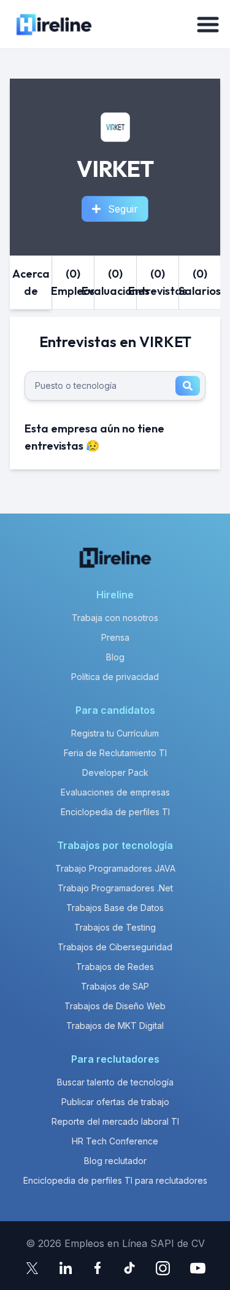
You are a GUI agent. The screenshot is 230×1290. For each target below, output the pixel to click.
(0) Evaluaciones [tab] (115, 282)
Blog (115, 657)
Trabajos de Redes (115, 966)
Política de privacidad (115, 676)
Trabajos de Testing (115, 927)
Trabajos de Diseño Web (115, 1006)
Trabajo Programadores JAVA (115, 868)
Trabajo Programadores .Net (115, 888)
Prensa (115, 637)
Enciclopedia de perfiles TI (115, 812)
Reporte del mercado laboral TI (115, 1121)
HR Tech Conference (115, 1141)
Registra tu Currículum (115, 733)
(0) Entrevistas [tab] (157, 282)
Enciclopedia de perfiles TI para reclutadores (115, 1180)
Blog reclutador (115, 1160)
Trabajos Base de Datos (115, 907)
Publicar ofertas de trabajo (115, 1101)
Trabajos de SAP (115, 986)
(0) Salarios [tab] (200, 282)
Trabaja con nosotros (115, 617)
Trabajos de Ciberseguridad (115, 947)
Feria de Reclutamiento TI (115, 753)
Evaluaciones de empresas (115, 792)
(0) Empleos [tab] (73, 282)
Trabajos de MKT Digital (115, 1025)
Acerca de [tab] (31, 282)
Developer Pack (115, 772)
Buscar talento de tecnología (115, 1082)
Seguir (123, 209)
